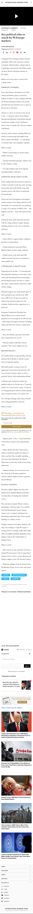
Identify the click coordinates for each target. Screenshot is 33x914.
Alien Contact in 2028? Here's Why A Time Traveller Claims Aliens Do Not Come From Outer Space (15, 826)
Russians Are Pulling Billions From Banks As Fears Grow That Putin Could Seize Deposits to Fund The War (16, 765)
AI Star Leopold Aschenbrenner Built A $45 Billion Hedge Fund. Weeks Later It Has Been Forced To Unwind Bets (15, 856)
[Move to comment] (24, 52)
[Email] (21, 52)
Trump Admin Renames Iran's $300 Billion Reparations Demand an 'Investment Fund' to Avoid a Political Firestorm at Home (15, 735)
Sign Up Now (22, 702)
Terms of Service (14, 432)
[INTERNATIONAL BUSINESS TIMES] (16, 2)
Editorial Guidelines (24, 592)
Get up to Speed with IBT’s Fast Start (21, 697)
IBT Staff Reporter (8, 46)
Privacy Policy (25, 432)
